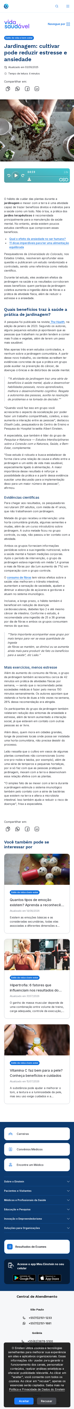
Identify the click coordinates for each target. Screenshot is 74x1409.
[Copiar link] (8, 89)
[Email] (46, 89)
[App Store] (49, 1277)
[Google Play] (24, 1277)
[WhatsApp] (17, 89)
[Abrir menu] (68, 6)
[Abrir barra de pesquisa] (57, 6)
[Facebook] (27, 89)
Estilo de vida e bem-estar (19, 38)
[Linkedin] (37, 89)
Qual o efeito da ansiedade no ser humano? (37, 239)
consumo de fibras (19, 577)
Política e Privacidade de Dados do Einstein (37, 1389)
